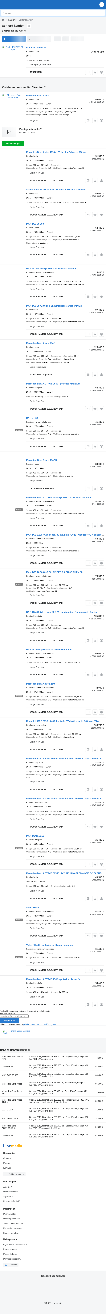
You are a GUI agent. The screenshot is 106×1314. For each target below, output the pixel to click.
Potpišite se (9, 1020)
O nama (7, 1158)
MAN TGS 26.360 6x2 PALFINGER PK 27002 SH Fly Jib (54, 572)
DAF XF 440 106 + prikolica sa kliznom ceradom (51, 268)
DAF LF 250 (32, 418)
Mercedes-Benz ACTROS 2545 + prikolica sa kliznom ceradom (58, 497)
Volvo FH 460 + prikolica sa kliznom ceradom (49, 945)
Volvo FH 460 (33, 907)
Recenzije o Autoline (12, 1228)
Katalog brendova (11, 1233)
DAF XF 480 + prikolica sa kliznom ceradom (48, 649)
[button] (102, 4)
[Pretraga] (102, 13)
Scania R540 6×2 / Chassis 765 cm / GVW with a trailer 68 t (56, 189)
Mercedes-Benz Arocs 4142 (40, 343)
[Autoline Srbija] (18, 4)
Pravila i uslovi (9, 1214)
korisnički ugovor (48, 1024)
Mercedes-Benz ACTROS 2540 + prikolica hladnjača (53, 384)
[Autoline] (3, 20)
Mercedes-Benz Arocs (37, 95)
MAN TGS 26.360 (35, 224)
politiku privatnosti (31, 1024)
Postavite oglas (13, 143)
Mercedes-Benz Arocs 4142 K (41, 460)
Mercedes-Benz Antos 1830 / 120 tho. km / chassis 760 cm (56, 152)
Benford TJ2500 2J (36, 47)
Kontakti (7, 1168)
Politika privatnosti (11, 1218)
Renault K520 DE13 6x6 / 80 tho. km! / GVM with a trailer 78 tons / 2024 (62, 721)
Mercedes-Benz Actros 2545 (40, 684)
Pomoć (6, 1163)
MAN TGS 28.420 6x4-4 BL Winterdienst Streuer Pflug (54, 306)
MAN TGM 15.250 (35, 836)
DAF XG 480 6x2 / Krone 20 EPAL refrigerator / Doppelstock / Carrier (61, 612)
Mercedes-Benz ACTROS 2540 (9, 1127)
